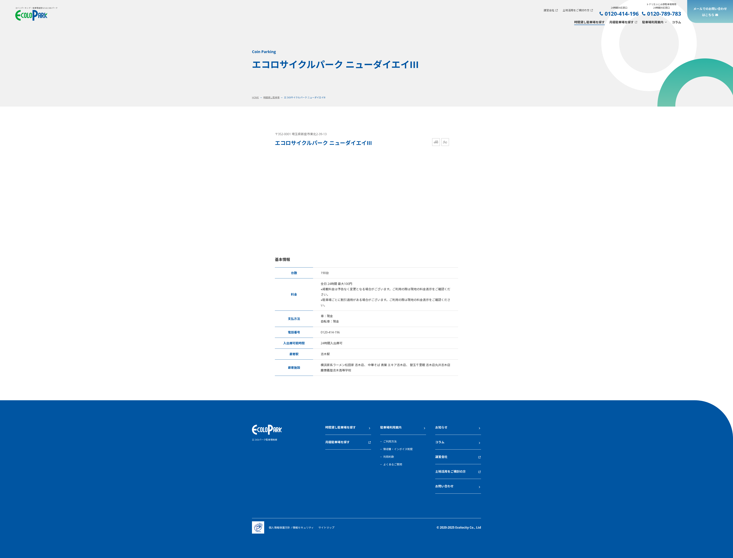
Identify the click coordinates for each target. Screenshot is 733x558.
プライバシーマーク (258, 527)
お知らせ (441, 427)
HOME (255, 97)
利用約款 (388, 457)
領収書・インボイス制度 (398, 449)
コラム (676, 22)
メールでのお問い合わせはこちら (710, 12)
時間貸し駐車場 (271, 97)
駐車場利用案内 (653, 22)
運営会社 (549, 10)
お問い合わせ (444, 486)
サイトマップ (326, 527)
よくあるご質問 (392, 464)
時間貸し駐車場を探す (589, 22)
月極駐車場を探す (621, 22)
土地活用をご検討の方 (576, 10)
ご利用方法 (390, 441)
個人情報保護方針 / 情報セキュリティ (291, 527)
